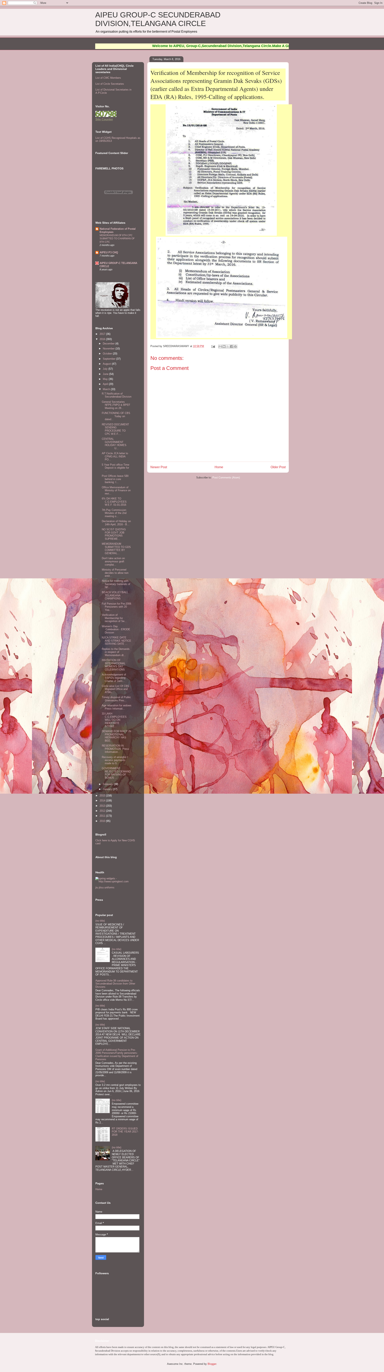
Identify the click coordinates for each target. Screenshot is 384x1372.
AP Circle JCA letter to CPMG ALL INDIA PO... (115, 456)
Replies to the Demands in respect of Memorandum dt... (116, 652)
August (107, 363)
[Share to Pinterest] (235, 346)
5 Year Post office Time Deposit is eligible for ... (115, 467)
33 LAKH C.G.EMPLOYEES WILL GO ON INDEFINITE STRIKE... (114, 720)
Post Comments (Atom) (226, 477)
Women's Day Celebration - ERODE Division (116, 629)
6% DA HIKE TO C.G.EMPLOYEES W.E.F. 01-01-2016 (114, 501)
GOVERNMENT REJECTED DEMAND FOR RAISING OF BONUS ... (116, 773)
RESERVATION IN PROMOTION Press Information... (115, 748)
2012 (103, 810)
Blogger (212, 1363)
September (109, 358)
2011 (103, 815)
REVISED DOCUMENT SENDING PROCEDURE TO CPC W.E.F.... (115, 429)
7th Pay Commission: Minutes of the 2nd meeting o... (114, 513)
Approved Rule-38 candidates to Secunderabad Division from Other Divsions (115, 983)
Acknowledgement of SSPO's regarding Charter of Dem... (114, 677)
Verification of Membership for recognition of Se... (114, 618)
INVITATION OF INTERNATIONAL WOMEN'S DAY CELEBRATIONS (113, 665)
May (106, 378)
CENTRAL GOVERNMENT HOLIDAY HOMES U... (114, 443)
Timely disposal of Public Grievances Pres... (116, 699)
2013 (103, 805)
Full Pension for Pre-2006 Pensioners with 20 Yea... (116, 606)
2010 (103, 820)
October (108, 353)
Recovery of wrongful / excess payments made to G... (115, 760)
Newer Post (158, 467)
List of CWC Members (108, 77)
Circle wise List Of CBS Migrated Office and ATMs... (115, 689)
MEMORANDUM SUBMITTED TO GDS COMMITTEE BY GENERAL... (116, 548)
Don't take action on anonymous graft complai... (113, 561)
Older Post (278, 467)
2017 (103, 333)
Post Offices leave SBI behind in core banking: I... (115, 479)
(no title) (100, 920)
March (107, 389)
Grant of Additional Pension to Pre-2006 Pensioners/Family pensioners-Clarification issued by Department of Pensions (116, 1054)
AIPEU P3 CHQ (109, 252)
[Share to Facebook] (232, 346)
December (109, 343)
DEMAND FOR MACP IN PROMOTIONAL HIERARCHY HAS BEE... (116, 736)
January (108, 789)
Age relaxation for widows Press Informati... (116, 707)
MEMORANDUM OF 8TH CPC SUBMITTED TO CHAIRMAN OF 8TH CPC (117, 238)
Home (219, 467)
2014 (103, 800)
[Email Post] (213, 346)
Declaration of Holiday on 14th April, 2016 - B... (116, 523)
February (108, 784)
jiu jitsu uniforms (104, 887)
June (106, 373)
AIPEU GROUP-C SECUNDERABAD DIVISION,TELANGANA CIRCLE (157, 19)
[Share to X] (228, 346)
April (106, 384)
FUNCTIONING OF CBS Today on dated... (116, 416)
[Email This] (220, 346)
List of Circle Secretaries (109, 83)
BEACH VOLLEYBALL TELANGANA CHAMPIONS (115, 595)
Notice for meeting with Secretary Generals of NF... (116, 584)
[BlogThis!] (224, 346)
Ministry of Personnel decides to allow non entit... (115, 572)
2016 (103, 339)
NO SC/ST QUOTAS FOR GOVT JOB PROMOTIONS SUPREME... (114, 534)
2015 (103, 795)
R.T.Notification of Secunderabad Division (116, 395)
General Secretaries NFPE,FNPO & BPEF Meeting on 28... (116, 405)
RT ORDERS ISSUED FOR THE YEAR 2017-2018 (125, 1131)
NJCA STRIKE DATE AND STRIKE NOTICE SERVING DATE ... (116, 640)
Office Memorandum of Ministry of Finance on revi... (116, 490)
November (109, 348)
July (105, 368)
